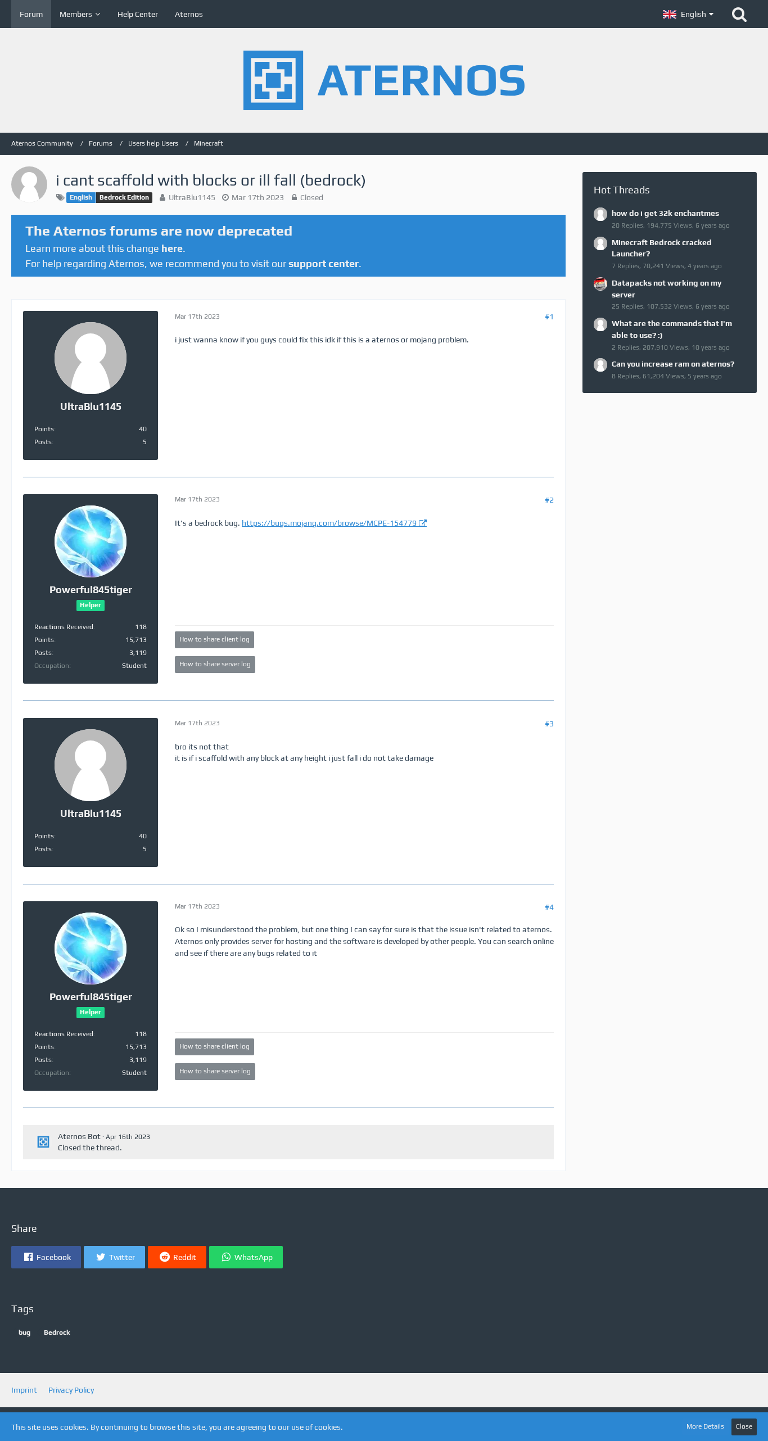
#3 (549, 723)
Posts (43, 442)
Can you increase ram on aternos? (673, 363)
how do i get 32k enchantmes (665, 213)
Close (744, 1426)
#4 (549, 906)
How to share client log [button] (214, 639)
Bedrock (57, 1332)
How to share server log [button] (215, 664)
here (172, 248)
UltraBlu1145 (192, 197)
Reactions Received (63, 627)
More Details (705, 1426)
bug (24, 1332)
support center (323, 263)
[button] (688, 14)
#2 (549, 499)
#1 (549, 316)
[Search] (739, 14)
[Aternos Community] (384, 80)
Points (44, 429)
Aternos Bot (79, 1136)
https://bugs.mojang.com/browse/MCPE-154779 (329, 522)
